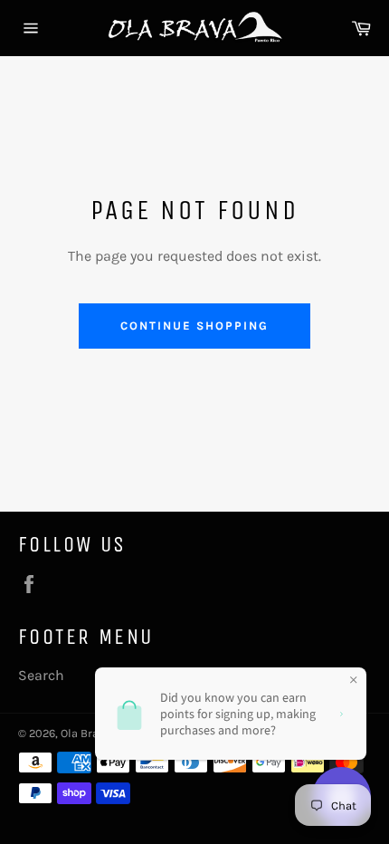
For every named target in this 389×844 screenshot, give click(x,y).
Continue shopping (194, 325)
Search (41, 675)
